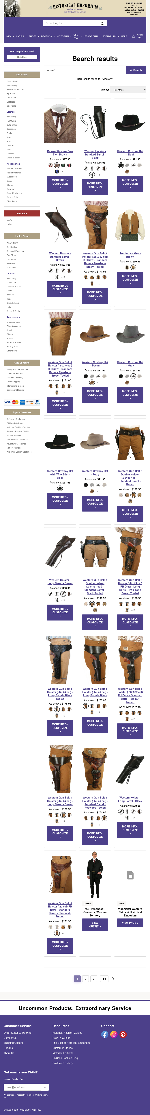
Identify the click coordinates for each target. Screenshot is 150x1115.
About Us (9, 1053)
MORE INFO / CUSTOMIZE (60, 182)
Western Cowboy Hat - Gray (130, 363)
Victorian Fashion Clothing (18, 427)
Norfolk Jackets (14, 447)
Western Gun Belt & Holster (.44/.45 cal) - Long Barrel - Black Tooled (60, 693)
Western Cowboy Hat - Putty (95, 472)
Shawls (10, 338)
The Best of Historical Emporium (71, 1042)
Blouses (10, 294)
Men (8, 36)
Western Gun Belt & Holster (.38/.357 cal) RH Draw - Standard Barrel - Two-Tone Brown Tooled (95, 260)
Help (124, 36)
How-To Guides (61, 1038)
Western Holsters (14, 168)
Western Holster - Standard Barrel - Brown (60, 257)
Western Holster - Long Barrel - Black (130, 799)
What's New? (12, 81)
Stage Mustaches (14, 193)
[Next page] (113, 978)
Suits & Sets (12, 124)
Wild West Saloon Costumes (19, 451)
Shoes (32, 36)
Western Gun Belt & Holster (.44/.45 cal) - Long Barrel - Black (95, 692)
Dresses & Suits (14, 286)
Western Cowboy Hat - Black (130, 152)
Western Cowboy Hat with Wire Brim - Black (60, 474)
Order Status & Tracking (17, 1032)
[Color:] (86, 277)
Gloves (10, 184)
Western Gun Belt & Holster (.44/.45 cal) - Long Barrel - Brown (60, 801)
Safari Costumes (14, 435)
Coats (9, 132)
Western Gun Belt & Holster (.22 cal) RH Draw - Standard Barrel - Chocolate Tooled (60, 909)
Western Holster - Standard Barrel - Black (95, 154)
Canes (9, 180)
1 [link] (77, 979)
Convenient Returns (15, 389)
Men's (9, 219)
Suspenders (12, 176)
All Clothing (11, 116)
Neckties (10, 153)
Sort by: (105, 89)
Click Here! (22, 56)
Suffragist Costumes (16, 418)
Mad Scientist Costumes (17, 439)
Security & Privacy (15, 377)
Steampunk (109, 36)
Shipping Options (13, 1042)
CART (140, 34)
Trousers (11, 145)
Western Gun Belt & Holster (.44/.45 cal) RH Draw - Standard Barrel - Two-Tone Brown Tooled (60, 368)
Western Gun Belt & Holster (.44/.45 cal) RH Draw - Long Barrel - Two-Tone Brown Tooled (130, 586)
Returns (8, 1048)
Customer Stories (62, 1048)
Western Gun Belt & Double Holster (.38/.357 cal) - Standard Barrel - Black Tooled (95, 586)
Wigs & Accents (14, 325)
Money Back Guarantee (17, 369)
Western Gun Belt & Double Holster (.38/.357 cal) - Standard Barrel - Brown (130, 477)
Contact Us (10, 1038)
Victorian (63, 36)
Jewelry (10, 330)
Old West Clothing (14, 423)
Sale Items (11, 105)
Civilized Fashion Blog (65, 1058)
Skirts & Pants (13, 302)
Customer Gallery (62, 1063)
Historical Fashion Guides (67, 1032)
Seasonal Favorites (15, 89)
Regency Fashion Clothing (18, 431)
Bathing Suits (12, 197)
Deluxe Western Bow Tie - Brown (60, 152)
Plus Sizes (11, 254)
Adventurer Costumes (16, 443)
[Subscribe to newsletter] (45, 1087)
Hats (9, 149)
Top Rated (11, 97)
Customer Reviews (15, 373)
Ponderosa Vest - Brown (130, 255)
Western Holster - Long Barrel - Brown (60, 581)
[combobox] (84, 70)
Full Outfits (11, 120)
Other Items (12, 201)
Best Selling (12, 85)
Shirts (9, 141)
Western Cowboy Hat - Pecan (95, 363)
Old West (77, 36)
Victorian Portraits (62, 1053)
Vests (9, 137)
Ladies (20, 36)
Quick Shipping (13, 381)
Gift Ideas (11, 101)
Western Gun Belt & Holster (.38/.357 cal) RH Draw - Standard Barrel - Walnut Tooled (130, 695)
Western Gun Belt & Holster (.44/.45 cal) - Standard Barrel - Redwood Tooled (95, 802)
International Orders (15, 385)
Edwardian (91, 36)
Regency (46, 36)
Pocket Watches (14, 172)
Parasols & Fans (14, 342)
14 (104, 979)
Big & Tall (11, 93)
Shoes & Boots (13, 157)
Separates (11, 128)
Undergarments (13, 321)
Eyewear (10, 188)
